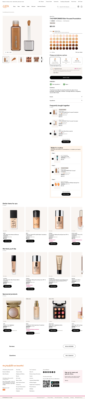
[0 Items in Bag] (81, 6)
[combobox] (66, 32)
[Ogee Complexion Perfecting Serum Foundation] (36, 314)
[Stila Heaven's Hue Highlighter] (13, 313)
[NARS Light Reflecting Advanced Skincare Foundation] (13, 223)
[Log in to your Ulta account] (78, 6)
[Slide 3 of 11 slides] (21, 59)
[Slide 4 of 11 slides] (29, 59)
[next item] (42, 59)
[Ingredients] (66, 100)
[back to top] (81, 395)
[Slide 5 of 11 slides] (36, 59)
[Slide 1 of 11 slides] (6, 59)
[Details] (66, 97)
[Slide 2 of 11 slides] (13, 59)
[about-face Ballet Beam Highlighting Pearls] (59, 313)
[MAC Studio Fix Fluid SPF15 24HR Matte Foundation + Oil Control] (36, 223)
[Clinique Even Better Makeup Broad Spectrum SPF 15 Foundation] (59, 224)
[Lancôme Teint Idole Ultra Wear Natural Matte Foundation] (13, 268)
